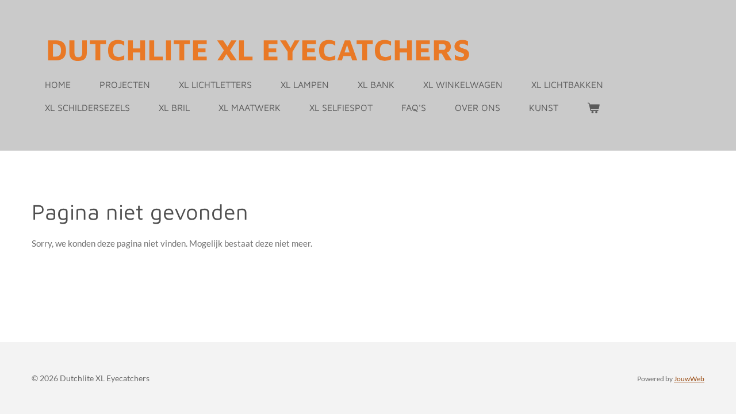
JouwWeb (689, 378)
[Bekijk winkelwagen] (593, 107)
